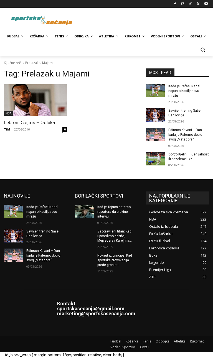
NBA (9, 113)
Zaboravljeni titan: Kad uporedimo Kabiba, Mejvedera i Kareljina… (114, 236)
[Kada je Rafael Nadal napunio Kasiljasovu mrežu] (155, 90)
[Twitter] (198, 4)
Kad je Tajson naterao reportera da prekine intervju (114, 211)
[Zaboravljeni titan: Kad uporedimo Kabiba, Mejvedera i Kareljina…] (84, 235)
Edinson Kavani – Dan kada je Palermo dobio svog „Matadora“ (185, 134)
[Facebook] (175, 4)
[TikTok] (190, 4)
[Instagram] (183, 4)
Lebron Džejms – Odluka (29, 122)
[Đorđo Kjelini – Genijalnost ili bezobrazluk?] (155, 158)
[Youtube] (206, 4)
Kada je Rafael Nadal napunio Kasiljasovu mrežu (184, 91)
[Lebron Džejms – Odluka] (35, 100)
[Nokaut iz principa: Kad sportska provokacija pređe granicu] (84, 260)
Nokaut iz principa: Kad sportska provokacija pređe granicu (114, 260)
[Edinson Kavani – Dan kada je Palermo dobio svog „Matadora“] (155, 134)
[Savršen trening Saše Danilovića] (155, 115)
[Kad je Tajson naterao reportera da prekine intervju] (84, 211)
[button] (202, 49)
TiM (7, 129)
